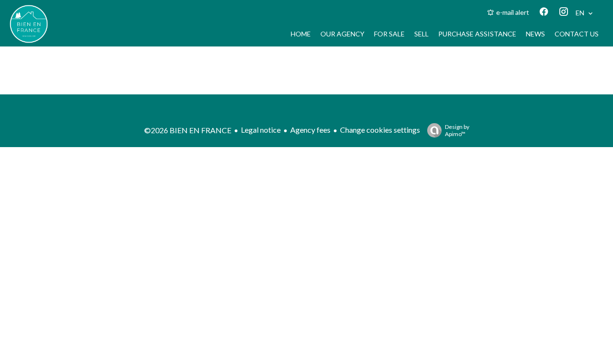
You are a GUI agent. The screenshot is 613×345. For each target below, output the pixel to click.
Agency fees (310, 129)
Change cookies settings (380, 129)
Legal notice (261, 129)
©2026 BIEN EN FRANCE (187, 130)
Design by (457, 130)
